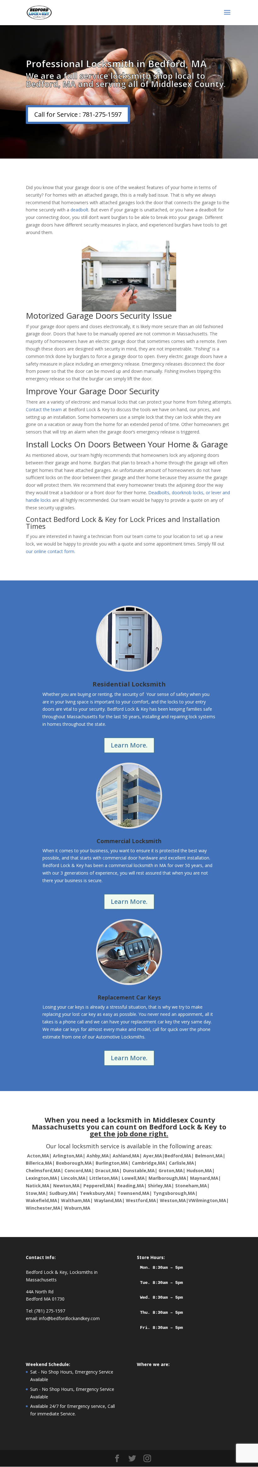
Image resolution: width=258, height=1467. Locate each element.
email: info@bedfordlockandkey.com (63, 1318)
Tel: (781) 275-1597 (45, 1311)
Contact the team (44, 409)
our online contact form (50, 551)
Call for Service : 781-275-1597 (77, 114)
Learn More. (129, 745)
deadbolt (79, 210)
